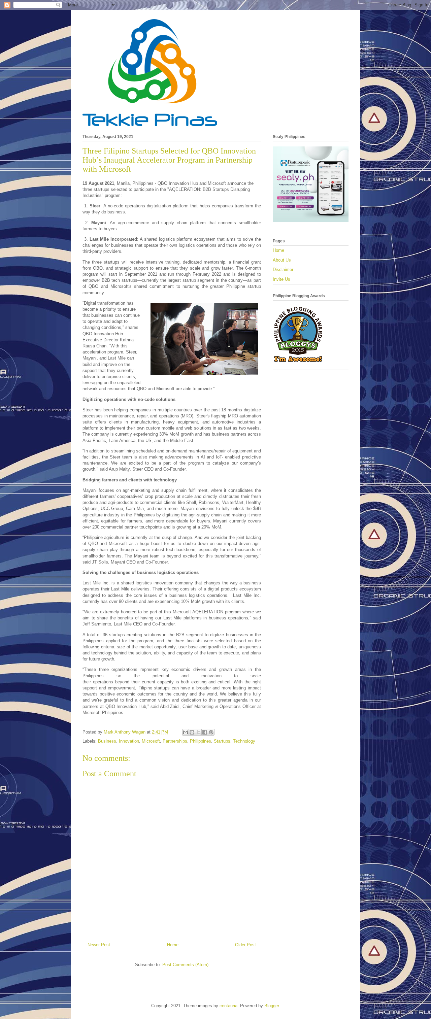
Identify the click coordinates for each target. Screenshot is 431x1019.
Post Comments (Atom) (185, 964)
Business (107, 741)
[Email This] (185, 732)
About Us (282, 260)
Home (172, 944)
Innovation (129, 741)
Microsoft (151, 741)
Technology (244, 741)
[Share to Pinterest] (211, 732)
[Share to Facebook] (204, 732)
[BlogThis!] (192, 732)
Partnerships (175, 741)
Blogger (271, 1005)
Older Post (245, 944)
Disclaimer (283, 269)
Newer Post (99, 944)
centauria (228, 1005)
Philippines (200, 741)
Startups (222, 741)
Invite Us (281, 279)
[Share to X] (198, 732)
